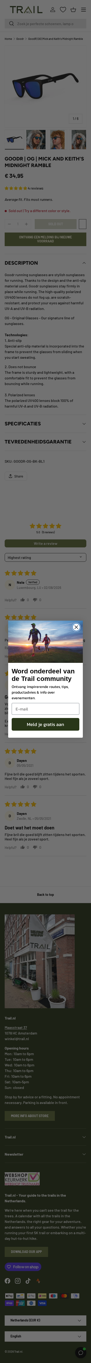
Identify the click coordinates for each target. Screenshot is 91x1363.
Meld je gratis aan (45, 724)
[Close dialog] (76, 627)
